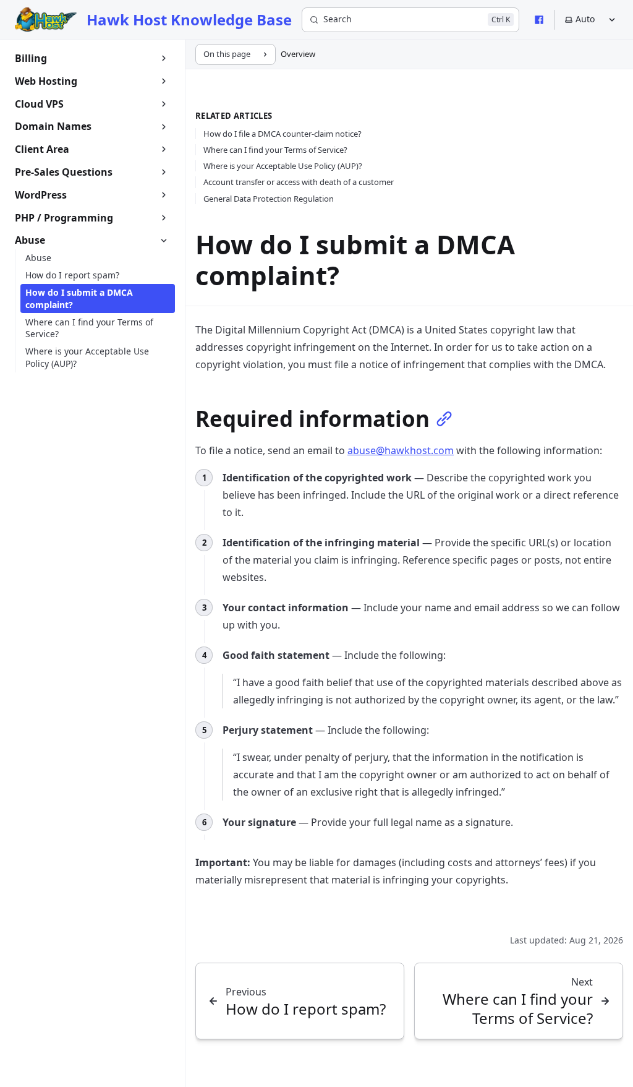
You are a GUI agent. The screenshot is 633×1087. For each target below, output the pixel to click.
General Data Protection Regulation (268, 198)
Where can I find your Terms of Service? (275, 149)
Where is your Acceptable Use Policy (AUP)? (282, 165)
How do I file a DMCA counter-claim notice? (282, 133)
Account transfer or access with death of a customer (298, 181)
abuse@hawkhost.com (400, 450)
